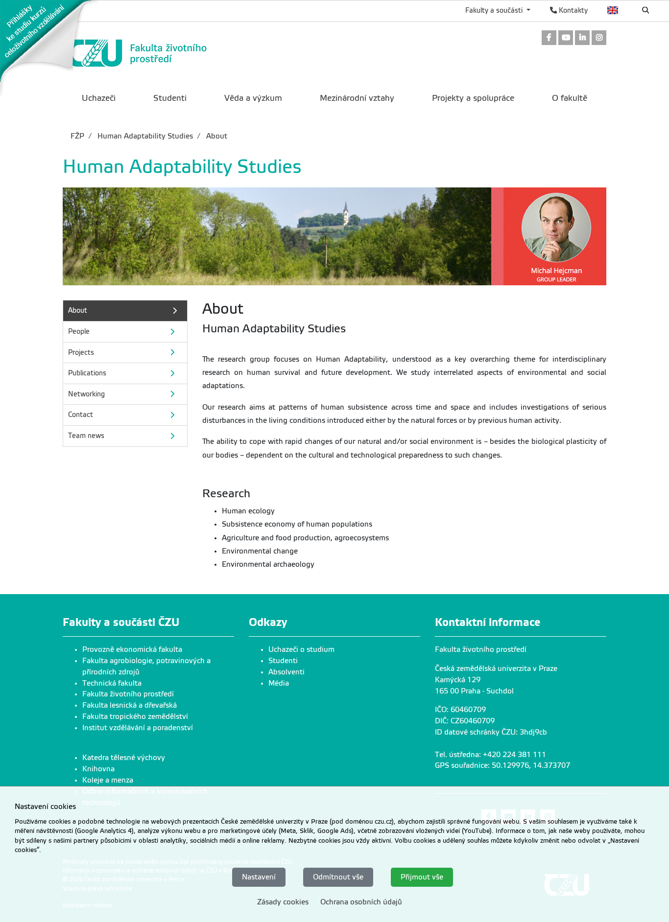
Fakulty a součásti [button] (495, 10)
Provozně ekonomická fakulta (132, 649)
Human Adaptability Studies (144, 136)
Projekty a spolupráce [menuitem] (473, 98)
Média (278, 683)
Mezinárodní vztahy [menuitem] (357, 98)
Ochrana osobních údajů (361, 901)
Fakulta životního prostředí (128, 694)
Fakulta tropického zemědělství (135, 716)
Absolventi (286, 672)
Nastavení (259, 876)
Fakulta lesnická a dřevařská (129, 705)
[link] (49, 48)
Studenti (283, 661)
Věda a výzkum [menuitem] (253, 98)
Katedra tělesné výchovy (123, 757)
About (215, 136)
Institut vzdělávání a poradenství (137, 728)
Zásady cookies (283, 901)
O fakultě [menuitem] (569, 98)
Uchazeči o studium (301, 649)
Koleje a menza (107, 780)
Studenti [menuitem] (170, 98)
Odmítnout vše (338, 876)
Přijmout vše (422, 876)
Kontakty (572, 10)
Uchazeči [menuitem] (99, 98)
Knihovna (98, 769)
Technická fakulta (112, 683)
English (613, 10)
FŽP (77, 136)
